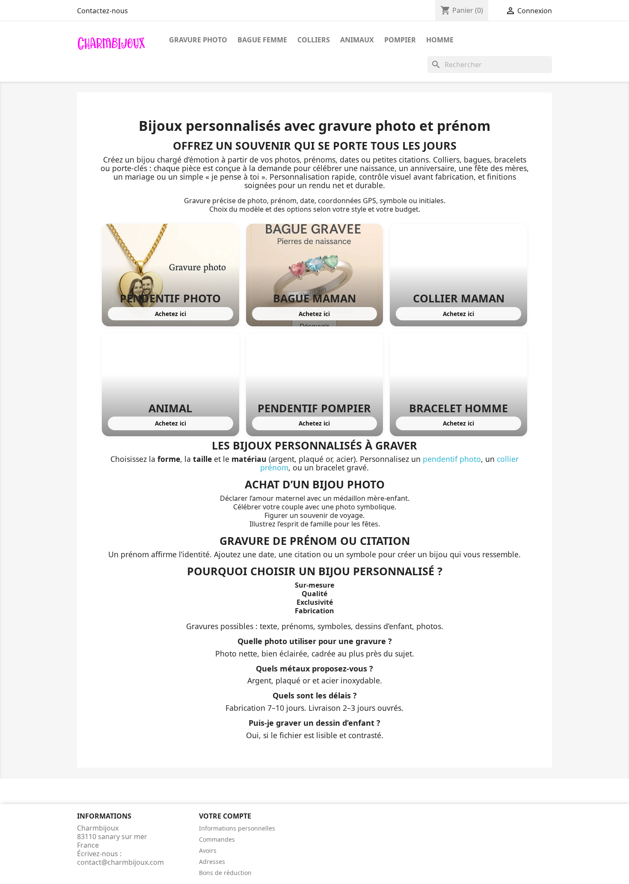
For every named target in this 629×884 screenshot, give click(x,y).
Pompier (400, 39)
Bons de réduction (225, 873)
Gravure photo (198, 39)
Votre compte (225, 816)
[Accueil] (111, 42)
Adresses (212, 861)
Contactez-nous (102, 10)
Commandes (217, 839)
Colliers (313, 39)
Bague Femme (262, 39)
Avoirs (208, 850)
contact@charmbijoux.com (120, 862)
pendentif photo (452, 459)
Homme (440, 39)
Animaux (357, 39)
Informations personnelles (237, 828)
